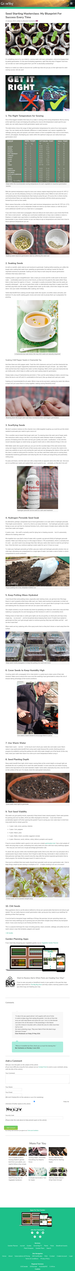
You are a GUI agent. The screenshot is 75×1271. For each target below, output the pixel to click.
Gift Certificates (37, 1256)
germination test (50, 843)
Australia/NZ (43, 1267)
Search (49, 1248)
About (10, 1256)
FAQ (45, 1256)
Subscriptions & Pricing (22, 1256)
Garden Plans (40, 1248)
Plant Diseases (28, 1248)
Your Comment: (10, 1073)
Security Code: (9, 1115)
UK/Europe (33, 1267)
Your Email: (9, 1092)
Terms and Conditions (33, 1130)
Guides (29, 1246)
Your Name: (9, 1087)
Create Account (62, 1256)
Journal (22, 1246)
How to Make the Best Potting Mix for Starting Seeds (56, 1160)
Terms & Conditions (31, 1259)
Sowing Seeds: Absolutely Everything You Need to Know (37, 1160)
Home (4, 1256)
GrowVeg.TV (38, 1246)
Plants (46, 1246)
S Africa (52, 1267)
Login (71, 1256)
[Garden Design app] (38, 973)
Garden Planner (13, 1246)
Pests (52, 1246)
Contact (52, 1256)
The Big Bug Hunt (36, 985)
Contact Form (43, 1067)
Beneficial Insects (61, 1246)
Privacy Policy (45, 1259)
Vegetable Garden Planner (50, 943)
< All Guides (9, 933)
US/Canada (24, 1267)
